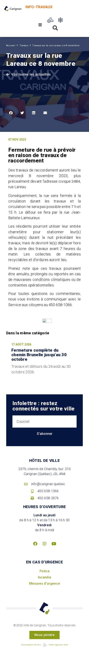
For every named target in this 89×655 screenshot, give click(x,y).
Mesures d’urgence (44, 583)
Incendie (44, 577)
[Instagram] (44, 544)
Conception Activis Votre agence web (44, 644)
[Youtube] (54, 544)
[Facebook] (35, 544)
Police (44, 571)
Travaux (23, 45)
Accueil (10, 45)
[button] (40, 24)
